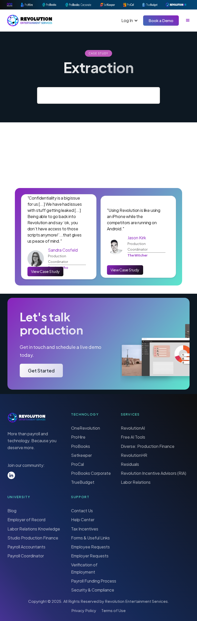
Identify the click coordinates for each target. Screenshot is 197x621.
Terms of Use (113, 610)
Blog (11, 510)
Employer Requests (90, 555)
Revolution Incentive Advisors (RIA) (153, 473)
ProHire (78, 437)
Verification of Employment (84, 568)
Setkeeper (81, 455)
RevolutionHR (134, 455)
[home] (29, 20)
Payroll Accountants (26, 546)
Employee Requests (90, 546)
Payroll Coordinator (25, 555)
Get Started (41, 370)
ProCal (77, 464)
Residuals (130, 464)
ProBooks (80, 446)
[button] (129, 20)
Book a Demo (161, 20)
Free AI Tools (133, 437)
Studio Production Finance (32, 537)
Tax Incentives (84, 528)
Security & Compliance (92, 590)
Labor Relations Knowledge (33, 528)
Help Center (82, 519)
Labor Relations (136, 482)
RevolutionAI (133, 428)
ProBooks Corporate (91, 473)
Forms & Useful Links (90, 537)
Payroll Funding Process (93, 581)
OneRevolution (85, 428)
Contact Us (82, 510)
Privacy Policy (83, 610)
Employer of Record (26, 519)
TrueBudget (82, 482)
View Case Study (45, 271)
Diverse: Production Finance (147, 446)
